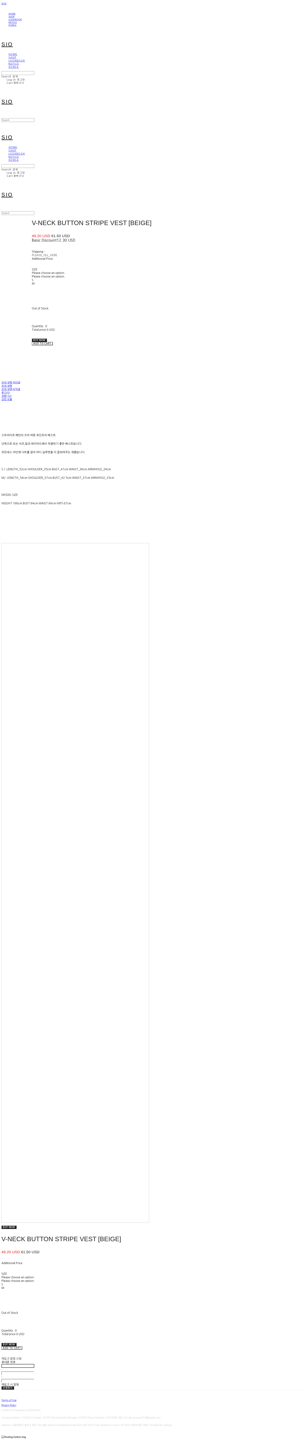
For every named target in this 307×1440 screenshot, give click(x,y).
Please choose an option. (48, 272)
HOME (12, 14)
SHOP (12, 16)
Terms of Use (9, 1400)
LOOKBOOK (15, 19)
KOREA (12, 25)
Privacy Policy (8, 1405)
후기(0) (5, 392)
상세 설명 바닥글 (10, 389)
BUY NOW (9, 1227)
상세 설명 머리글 (10, 382)
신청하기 (8, 1388)
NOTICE (13, 22)
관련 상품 (6, 399)
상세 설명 (6, 385)
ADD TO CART (12, 1348)
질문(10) (6, 396)
